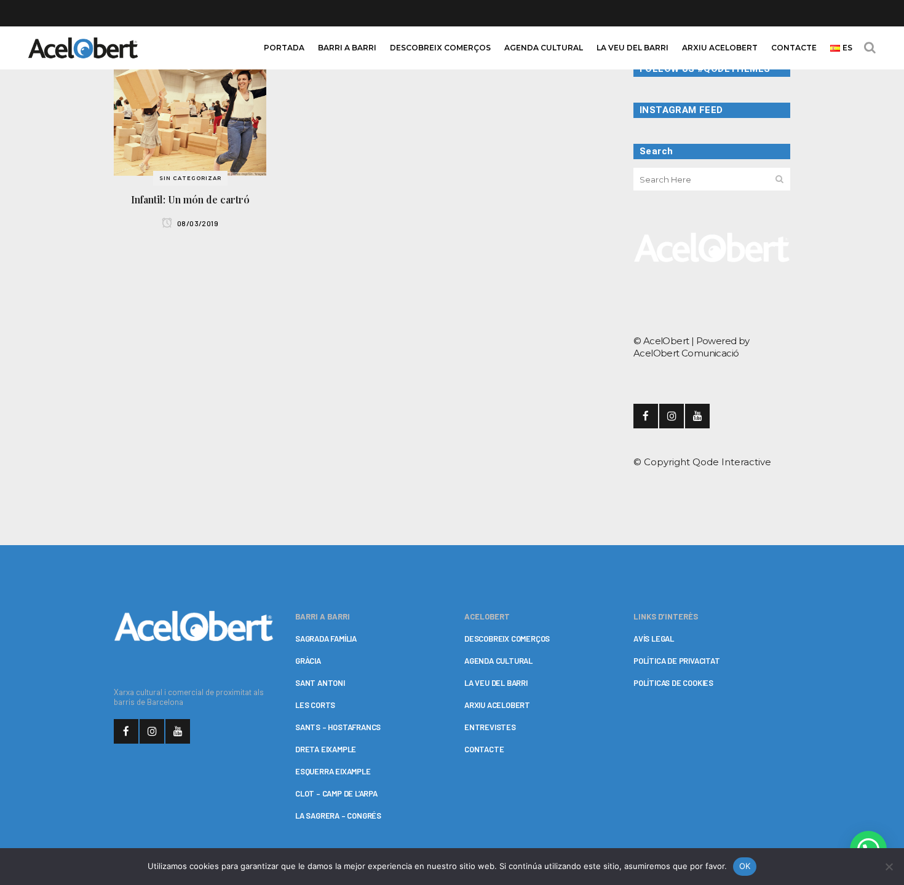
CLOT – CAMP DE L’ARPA (336, 793)
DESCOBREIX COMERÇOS (507, 638)
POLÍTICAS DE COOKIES (673, 683)
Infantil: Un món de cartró (190, 199)
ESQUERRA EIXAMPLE (333, 771)
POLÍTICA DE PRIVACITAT (676, 661)
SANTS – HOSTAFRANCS (338, 727)
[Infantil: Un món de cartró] (190, 118)
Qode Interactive (731, 462)
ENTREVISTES (490, 727)
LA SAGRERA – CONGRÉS (338, 815)
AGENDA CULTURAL (498, 661)
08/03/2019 (197, 223)
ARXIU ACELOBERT (497, 705)
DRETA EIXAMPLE (325, 749)
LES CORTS (315, 705)
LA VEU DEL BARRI (496, 683)
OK (745, 866)
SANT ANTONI (320, 683)
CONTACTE (484, 749)
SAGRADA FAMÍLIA (326, 638)
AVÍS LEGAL (653, 638)
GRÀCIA (308, 661)
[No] (888, 866)
